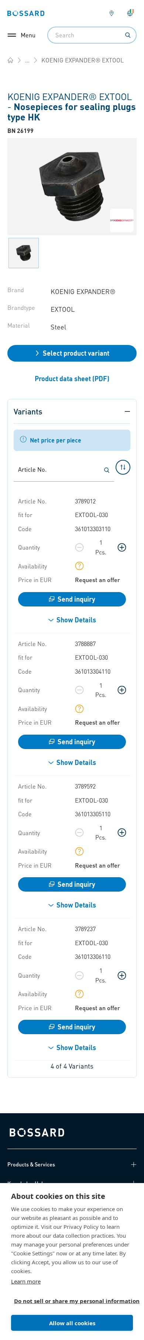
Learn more (26, 1281)
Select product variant (76, 353)
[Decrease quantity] (79, 547)
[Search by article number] (107, 470)
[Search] (128, 35)
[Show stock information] (79, 565)
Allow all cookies (72, 1323)
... (27, 60)
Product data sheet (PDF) (72, 378)
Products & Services (31, 1164)
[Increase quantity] (121, 547)
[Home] (10, 60)
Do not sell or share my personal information (69, 1301)
